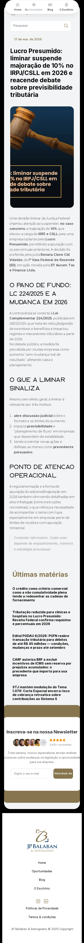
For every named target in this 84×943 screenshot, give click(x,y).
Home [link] (17, 9)
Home (42, 862)
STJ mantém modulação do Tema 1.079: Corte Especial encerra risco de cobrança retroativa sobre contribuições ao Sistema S (41, 693)
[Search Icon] (40, 25)
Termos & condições (42, 917)
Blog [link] (50, 9)
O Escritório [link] (66, 9)
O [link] (26, 9)
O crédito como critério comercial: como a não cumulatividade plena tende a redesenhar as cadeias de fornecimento (40, 594)
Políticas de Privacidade (42, 908)
